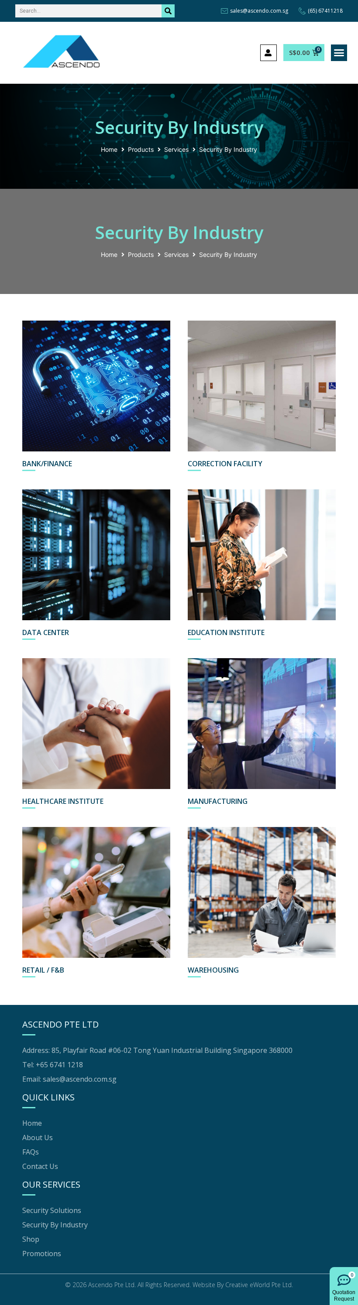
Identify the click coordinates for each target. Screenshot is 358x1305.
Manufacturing (218, 801)
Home (109, 149)
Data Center (45, 632)
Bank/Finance (47, 463)
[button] (339, 52)
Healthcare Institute (62, 801)
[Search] (168, 10)
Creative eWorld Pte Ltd (258, 1285)
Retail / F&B (43, 970)
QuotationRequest (343, 1295)
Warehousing (213, 970)
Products (141, 149)
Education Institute (226, 632)
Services (176, 149)
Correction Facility (225, 463)
